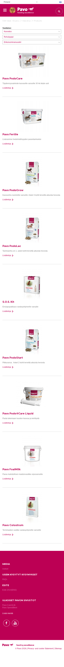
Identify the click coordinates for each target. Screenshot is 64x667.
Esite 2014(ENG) (9, 590)
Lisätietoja (7, 88)
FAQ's (4, 579)
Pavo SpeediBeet (9, 608)
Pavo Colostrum (12, 525)
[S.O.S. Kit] (32, 284)
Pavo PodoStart (12, 357)
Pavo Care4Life (9, 605)
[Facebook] (6, 629)
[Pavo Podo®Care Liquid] (32, 396)
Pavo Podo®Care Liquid (17, 413)
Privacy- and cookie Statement (40, 648)
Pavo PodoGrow (12, 190)
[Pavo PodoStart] (32, 340)
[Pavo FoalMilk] (32, 451)
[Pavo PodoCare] (32, 61)
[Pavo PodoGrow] (32, 172)
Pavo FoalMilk (11, 469)
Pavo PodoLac (11, 246)
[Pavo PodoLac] (32, 228)
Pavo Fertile (10, 134)
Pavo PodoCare (12, 78)
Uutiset (5, 569)
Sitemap (58, 648)
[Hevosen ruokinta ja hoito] (12, 8)
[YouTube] (15, 629)
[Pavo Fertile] (32, 116)
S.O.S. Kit (8, 301)
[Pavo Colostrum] (32, 507)
